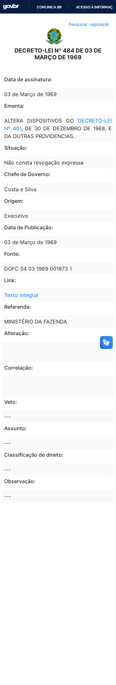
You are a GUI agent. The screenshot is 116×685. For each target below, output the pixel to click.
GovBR (11, 7)
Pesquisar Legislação (89, 24)
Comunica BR (49, 7)
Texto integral (21, 295)
